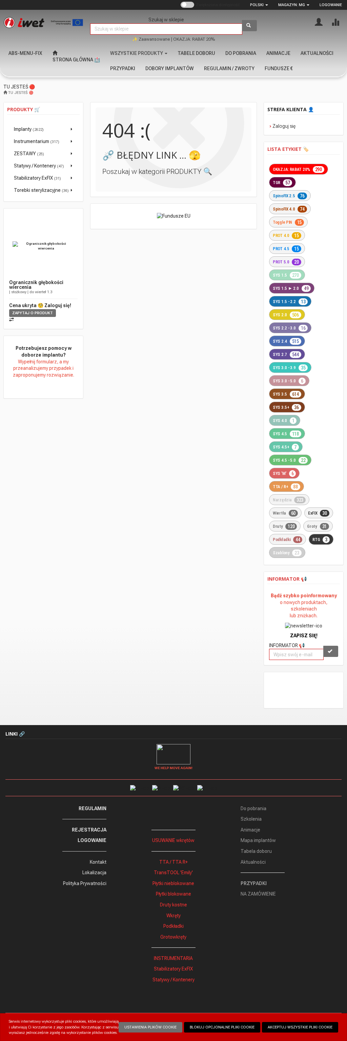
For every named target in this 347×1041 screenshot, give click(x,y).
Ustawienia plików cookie (150, 1027)
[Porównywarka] (335, 21)
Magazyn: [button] (291, 5)
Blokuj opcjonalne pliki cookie (222, 1027)
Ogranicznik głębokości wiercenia (36, 285)
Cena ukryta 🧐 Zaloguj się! (40, 305)
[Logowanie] (318, 21)
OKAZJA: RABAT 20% (194, 39)
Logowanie (331, 5)
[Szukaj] (249, 25)
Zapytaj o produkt (32, 313)
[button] (259, 5)
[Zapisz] (330, 651)
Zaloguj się (283, 126)
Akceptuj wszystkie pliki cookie (300, 1027)
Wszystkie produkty (137, 53)
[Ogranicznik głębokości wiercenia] (43, 246)
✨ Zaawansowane (151, 39)
